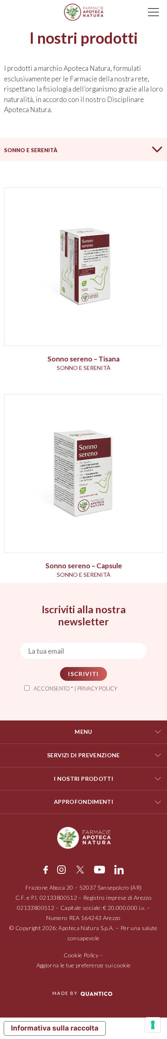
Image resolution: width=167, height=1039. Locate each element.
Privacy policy (97, 688)
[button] (83, 149)
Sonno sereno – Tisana (83, 359)
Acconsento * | (75, 688)
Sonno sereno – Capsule (83, 565)
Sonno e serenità (31, 150)
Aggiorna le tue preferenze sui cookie (83, 965)
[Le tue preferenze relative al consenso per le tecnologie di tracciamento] (153, 1025)
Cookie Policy (81, 955)
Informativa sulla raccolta (54, 1028)
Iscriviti (83, 673)
